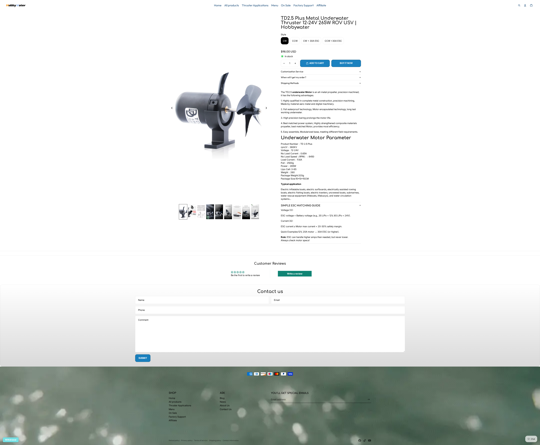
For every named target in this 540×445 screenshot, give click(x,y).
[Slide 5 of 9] (219, 211)
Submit (143, 358)
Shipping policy (215, 440)
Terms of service (200, 440)
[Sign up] (368, 399)
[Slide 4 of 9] (210, 211)
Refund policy (174, 440)
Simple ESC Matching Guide (300, 205)
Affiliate (173, 420)
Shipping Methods (290, 83)
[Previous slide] (171, 108)
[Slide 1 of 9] (183, 211)
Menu (172, 409)
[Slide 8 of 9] (246, 211)
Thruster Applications (180, 405)
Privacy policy (187, 440)
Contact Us (225, 409)
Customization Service (292, 71)
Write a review (294, 273)
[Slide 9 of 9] (255, 211)
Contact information (231, 440)
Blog (222, 398)
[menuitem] (217, 5)
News (223, 401)
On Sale (173, 412)
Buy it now (346, 63)
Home (172, 398)
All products (175, 401)
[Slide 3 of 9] (201, 211)
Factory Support (177, 416)
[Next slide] (267, 108)
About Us (225, 405)
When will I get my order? (293, 77)
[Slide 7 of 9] (237, 211)
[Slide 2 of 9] (192, 211)
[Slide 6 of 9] (228, 211)
